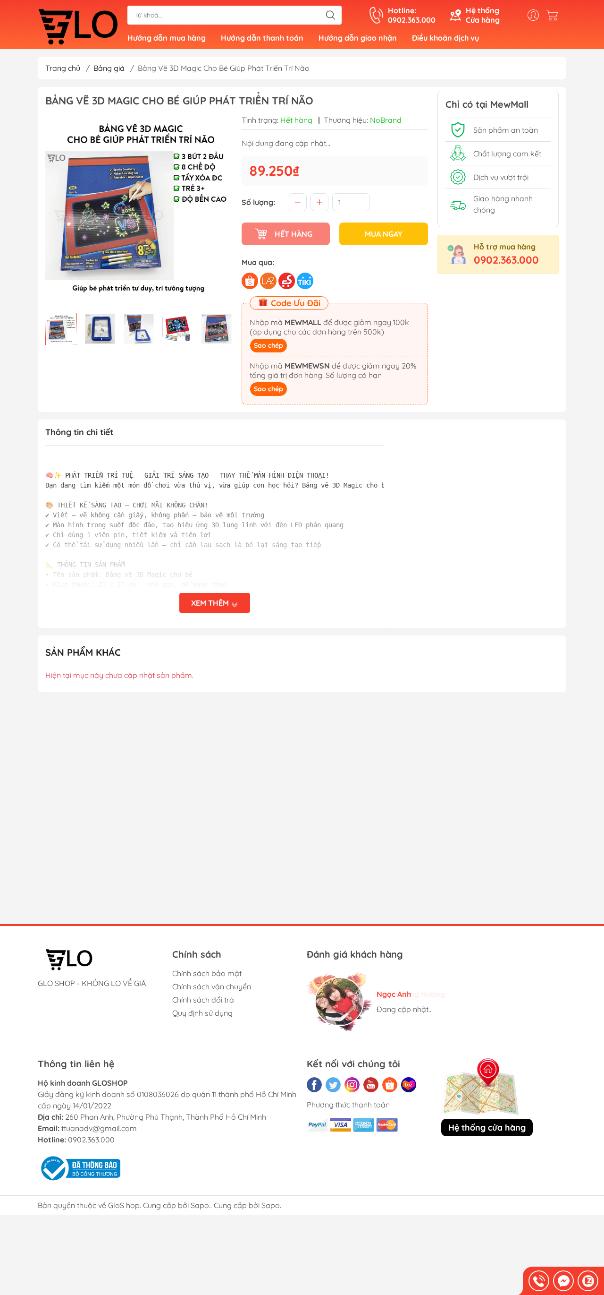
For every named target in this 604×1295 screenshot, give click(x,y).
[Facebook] (314, 1084)
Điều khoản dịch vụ (445, 38)
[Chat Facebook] (563, 1280)
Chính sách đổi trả (203, 999)
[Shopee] (389, 1084)
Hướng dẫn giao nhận (358, 38)
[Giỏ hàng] (554, 15)
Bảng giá (109, 68)
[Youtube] (370, 1084)
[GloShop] (78, 25)
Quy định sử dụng (202, 1013)
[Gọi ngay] (538, 1280)
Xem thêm (211, 603)
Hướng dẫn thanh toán (262, 38)
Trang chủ (62, 68)
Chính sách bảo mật (207, 973)
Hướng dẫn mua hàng (166, 38)
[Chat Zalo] (588, 1280)
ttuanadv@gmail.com (99, 1128)
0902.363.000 (506, 259)
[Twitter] (333, 1084)
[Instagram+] (352, 1084)
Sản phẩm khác (83, 652)
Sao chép (268, 345)
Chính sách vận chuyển (211, 986)
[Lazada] (408, 1084)
